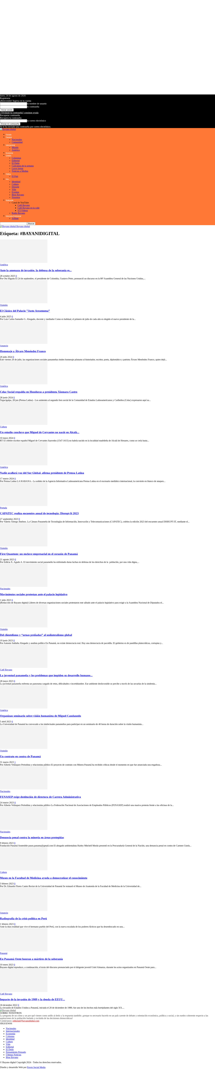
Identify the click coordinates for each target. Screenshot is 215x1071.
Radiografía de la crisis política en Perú (23, 918)
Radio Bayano (18, 213)
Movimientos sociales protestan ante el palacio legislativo (33, 594)
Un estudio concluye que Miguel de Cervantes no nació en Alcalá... (39, 432)
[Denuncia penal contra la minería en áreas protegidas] (23, 829)
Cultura (15, 184)
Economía (9, 153)
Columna (10, 1036)
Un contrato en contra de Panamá (20, 756)
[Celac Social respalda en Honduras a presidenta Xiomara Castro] (23, 383)
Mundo (15, 147)
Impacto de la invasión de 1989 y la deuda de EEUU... (32, 999)
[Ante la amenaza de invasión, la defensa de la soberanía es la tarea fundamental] (23, 262)
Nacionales (17, 139)
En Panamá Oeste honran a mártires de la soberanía (31, 958)
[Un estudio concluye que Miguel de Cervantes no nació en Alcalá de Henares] (23, 424)
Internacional (10, 145)
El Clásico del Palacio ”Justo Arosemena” (25, 310)
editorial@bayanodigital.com (26, 1021)
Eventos (15, 192)
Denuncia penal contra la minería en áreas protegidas (32, 837)
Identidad (16, 181)
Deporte (15, 187)
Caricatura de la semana (23, 166)
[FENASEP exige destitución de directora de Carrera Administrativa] (23, 788)
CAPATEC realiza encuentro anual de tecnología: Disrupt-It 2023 (39, 513)
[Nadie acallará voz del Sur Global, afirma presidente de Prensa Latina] (23, 464)
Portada (8, 134)
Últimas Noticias (13, 1054)
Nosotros (16, 197)
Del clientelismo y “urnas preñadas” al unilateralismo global (36, 634)
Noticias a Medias (20, 171)
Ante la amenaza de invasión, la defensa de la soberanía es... (36, 270)
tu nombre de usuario (37, 103)
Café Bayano (24, 205)
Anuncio (4, 345)
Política (8, 174)
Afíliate (15, 218)
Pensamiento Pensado (16, 1052)
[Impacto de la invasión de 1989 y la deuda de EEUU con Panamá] (23, 991)
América (16, 150)
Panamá (9, 137)
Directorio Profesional (13, 216)
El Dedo (15, 163)
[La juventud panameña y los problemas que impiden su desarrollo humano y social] (23, 667)
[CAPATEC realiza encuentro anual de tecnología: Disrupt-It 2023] (23, 505)
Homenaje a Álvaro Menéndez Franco (23, 351)
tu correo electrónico (36, 120)
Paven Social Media (36, 1067)
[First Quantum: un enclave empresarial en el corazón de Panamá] (23, 545)
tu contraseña (33, 106)
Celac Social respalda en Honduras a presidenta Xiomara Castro (38, 391)
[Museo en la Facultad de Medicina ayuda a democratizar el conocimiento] (23, 869)
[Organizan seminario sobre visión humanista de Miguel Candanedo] (23, 707)
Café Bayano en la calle (28, 208)
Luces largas (17, 168)
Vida (14, 189)
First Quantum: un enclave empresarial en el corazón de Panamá (39, 553)
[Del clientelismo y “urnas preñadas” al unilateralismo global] (23, 626)
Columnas (16, 158)
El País (15, 176)
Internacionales (13, 1031)
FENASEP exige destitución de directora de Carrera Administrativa (40, 796)
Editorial (16, 160)
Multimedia (9, 200)
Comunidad (17, 142)
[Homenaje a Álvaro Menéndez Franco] (23, 343)
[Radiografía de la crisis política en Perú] (23, 910)
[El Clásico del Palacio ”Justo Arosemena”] (23, 302)
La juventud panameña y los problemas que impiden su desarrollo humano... (46, 675)
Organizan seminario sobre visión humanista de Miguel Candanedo (40, 715)
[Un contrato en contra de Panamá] (23, 748)
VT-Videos (23, 210)
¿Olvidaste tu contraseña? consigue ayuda (19, 112)
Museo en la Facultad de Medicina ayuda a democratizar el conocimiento (43, 877)
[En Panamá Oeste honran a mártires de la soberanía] (23, 950)
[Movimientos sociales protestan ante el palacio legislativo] (23, 586)
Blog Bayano (18, 194)
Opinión (8, 155)
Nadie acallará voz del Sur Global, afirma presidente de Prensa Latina (42, 472)
